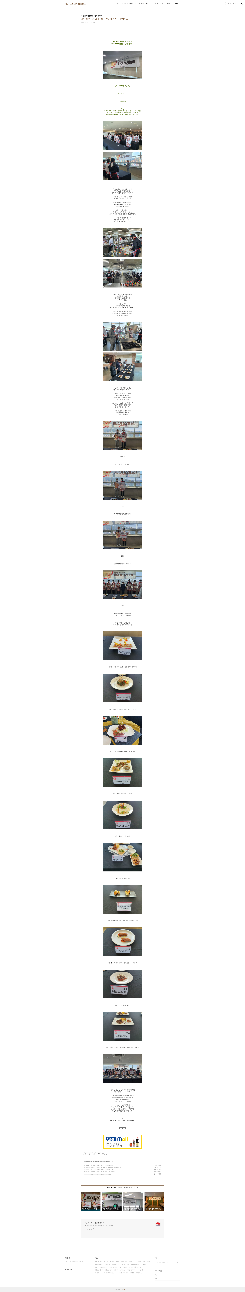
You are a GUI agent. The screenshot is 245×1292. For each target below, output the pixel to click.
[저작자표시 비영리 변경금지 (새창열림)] (104, 1154)
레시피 (116, 1270)
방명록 (176, 4)
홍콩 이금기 (132, 1261)
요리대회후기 (135, 1264)
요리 (97, 1267)
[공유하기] (89, 1153)
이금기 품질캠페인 (144, 4)
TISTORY (123, 1289)
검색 (178, 1263)
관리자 (129, 1289)
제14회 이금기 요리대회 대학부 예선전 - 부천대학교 (97, 1165)
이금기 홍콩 (126, 1264)
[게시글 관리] (91, 1153)
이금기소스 (98, 1273)
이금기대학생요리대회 (135, 1267)
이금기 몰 (139, 1273)
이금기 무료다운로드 (158, 4)
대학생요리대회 (115, 1261)
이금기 (106, 1261)
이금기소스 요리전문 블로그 (75, 4)
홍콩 (139, 1261)
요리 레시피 (99, 1261)
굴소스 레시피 (99, 1270)
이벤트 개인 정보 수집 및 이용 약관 (74, 1261)
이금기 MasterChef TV (129, 4)
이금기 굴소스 (113, 1267)
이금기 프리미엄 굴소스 (110, 1273)
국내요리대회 (99, 1264)
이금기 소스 (147, 1261)
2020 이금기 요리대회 (98, 1161)
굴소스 (125, 1267)
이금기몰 (140, 1270)
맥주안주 (107, 1264)
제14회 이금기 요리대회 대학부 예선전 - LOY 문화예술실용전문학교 (101, 1167)
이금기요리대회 (131, 1270)
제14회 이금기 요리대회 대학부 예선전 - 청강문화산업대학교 (100, 1172)
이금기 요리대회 (88, 1161)
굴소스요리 (104, 1267)
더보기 (96, 1276)
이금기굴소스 (116, 1264)
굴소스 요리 (109, 1270)
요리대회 (143, 1264)
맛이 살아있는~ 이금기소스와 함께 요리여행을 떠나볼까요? (100, 1225)
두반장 (132, 1273)
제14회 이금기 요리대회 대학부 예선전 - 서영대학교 (97, 1174)
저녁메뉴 (124, 1261)
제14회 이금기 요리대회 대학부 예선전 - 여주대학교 (97, 1169)
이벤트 (169, 4)
